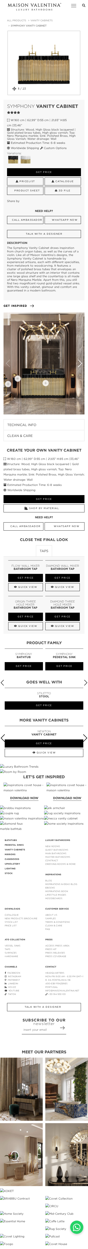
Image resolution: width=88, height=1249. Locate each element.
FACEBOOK (13, 973)
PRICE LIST (11, 925)
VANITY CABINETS (42, 20)
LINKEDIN (12, 983)
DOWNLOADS (12, 909)
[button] (79, 363)
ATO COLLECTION (15, 939)
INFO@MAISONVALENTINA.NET (62, 991)
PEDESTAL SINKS (14, 845)
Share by (13, 200)
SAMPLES (50, 918)
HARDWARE (11, 956)
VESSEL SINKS (12, 946)
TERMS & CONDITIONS (57, 922)
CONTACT (50, 967)
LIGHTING (10, 868)
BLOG (48, 881)
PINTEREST (13, 980)
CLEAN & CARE (53, 925)
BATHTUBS (11, 840)
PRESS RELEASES (55, 953)
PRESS (49, 939)
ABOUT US (51, 915)
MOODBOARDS (53, 898)
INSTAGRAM (14, 976)
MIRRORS (10, 854)
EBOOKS (50, 888)
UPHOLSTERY (12, 864)
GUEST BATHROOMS (56, 850)
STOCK (9, 873)
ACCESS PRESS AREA (57, 946)
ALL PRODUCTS (16, 20)
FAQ (47, 929)
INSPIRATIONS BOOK (56, 891)
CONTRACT (51, 860)
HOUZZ (11, 987)
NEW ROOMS (52, 846)
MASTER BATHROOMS (57, 857)
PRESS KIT (51, 949)
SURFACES (11, 953)
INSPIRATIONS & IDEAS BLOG (61, 884)
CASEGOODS (12, 859)
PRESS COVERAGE (55, 956)
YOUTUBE (13, 991)
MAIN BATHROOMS (55, 853)
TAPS (7, 949)
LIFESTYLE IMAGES (55, 895)
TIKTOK (11, 994)
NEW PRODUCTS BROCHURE (21, 918)
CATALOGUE (12, 915)
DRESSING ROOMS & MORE (60, 864)
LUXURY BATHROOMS (57, 840)
